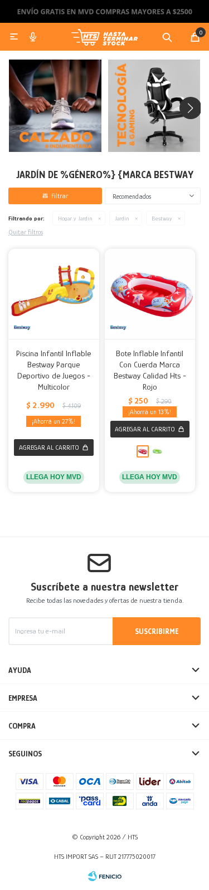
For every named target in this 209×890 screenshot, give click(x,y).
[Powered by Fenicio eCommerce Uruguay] (104, 876)
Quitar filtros (25, 232)
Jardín (122, 218)
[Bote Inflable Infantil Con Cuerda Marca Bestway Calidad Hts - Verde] (157, 451)
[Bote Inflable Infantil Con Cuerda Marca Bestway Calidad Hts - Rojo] (150, 294)
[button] (167, 37)
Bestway (162, 218)
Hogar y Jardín (75, 218)
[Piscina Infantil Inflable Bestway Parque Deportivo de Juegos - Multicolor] (53, 294)
